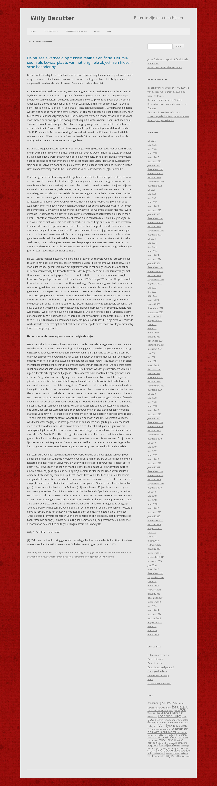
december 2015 (155, 573)
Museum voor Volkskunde (114, 552)
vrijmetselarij (156, 753)
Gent (184, 716)
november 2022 (155, 312)
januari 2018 (153, 516)
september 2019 (155, 434)
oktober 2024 (154, 226)
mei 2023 (151, 291)
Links (109, 31)
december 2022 (155, 308)
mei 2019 (151, 450)
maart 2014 (153, 610)
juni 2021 (151, 352)
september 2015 (155, 577)
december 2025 (155, 169)
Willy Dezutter (53, 18)
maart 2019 (153, 459)
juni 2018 (151, 495)
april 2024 (152, 250)
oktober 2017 (154, 524)
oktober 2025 (154, 177)
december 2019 (155, 422)
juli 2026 (151, 140)
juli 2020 (151, 393)
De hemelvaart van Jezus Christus (164, 100)
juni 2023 (151, 287)
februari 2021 (154, 369)
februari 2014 (154, 614)
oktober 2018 (154, 479)
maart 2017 (153, 540)
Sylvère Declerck (166, 750)
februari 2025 (154, 210)
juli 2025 (151, 189)
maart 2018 (153, 508)
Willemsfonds (173, 753)
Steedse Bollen (178, 748)
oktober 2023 (154, 275)
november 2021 (155, 340)
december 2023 (155, 267)
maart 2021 (153, 365)
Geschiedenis (50, 31)
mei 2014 (151, 605)
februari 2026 (154, 161)
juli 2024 (151, 238)
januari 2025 (153, 214)
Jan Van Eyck (162, 725)
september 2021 (155, 344)
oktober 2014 (154, 601)
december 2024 (155, 218)
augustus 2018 (154, 487)
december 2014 (155, 597)
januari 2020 (153, 418)
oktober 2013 (154, 618)
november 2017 (155, 520)
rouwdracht (171, 743)
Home (33, 31)
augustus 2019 (154, 438)
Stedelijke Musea (169, 745)
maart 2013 (153, 634)
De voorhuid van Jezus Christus (163, 112)
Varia (97, 31)
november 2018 (155, 475)
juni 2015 (151, 581)
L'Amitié (156, 729)
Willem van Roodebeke (159, 683)
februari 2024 (154, 259)
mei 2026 (151, 148)
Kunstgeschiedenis (157, 671)
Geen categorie (155, 659)
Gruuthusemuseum (169, 722)
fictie (97, 552)
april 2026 (152, 153)
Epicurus (165, 712)
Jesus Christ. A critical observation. (164, 67)
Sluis (156, 746)
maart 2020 (153, 410)
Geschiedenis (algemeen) (160, 667)
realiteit (69, 556)
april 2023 (152, 295)
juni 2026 (151, 144)
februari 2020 (154, 414)
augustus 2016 (154, 561)
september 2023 (155, 279)
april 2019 (152, 455)
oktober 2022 (154, 316)
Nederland (161, 743)
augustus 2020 (154, 389)
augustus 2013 (154, 622)
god (150, 719)
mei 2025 (151, 197)
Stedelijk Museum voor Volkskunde (168, 747)
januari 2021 (153, 373)
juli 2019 (151, 442)
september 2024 (155, 230)
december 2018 (155, 471)
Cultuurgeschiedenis (63, 552)
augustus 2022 (154, 320)
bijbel (168, 708)
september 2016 (155, 557)
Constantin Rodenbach (157, 710)
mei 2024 (151, 246)
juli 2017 (151, 532)
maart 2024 (153, 255)
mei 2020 (151, 401)
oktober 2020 (154, 381)
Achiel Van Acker (170, 703)
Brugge (90, 552)
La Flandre (165, 729)
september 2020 (155, 385)
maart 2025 (153, 206)
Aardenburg (154, 703)
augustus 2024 (154, 234)
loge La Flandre (160, 735)
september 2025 (155, 181)
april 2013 (152, 630)
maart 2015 (153, 585)
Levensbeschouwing (76, 31)
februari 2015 (154, 589)
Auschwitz (160, 707)
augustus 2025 (154, 185)
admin (110, 556)
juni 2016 (151, 565)
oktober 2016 (154, 552)
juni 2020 (151, 397)
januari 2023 (153, 304)
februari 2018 (154, 512)
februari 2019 (154, 463)
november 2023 (155, 271)
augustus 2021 (154, 348)
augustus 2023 (154, 283)
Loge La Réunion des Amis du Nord (167, 736)
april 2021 (152, 361)
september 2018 (155, 483)
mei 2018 (151, 499)
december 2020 (155, 377)
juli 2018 (151, 491)
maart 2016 (153, 569)
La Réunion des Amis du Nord (167, 730)
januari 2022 (153, 336)
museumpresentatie (53, 556)
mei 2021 (151, 357)
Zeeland (186, 756)
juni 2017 (151, 536)
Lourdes (173, 737)
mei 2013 (151, 626)
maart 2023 (153, 299)
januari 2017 (153, 548)
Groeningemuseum (165, 719)
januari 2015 (153, 593)
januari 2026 (153, 165)
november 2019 (155, 426)
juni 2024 (151, 242)
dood (177, 710)
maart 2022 (153, 332)
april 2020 (152, 406)
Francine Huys (169, 715)
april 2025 (152, 202)
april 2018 (152, 503)
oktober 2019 (154, 430)
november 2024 (155, 222)
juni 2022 (151, 324)
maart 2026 (153, 157)
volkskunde (80, 556)
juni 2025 (151, 193)
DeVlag (171, 710)
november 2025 (155, 173)
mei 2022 (151, 328)
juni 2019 (151, 446)
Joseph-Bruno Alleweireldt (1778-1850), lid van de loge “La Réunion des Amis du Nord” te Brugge (168, 91)
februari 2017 (154, 544)
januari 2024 (153, 263)
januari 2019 (153, 467)
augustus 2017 (154, 528)
